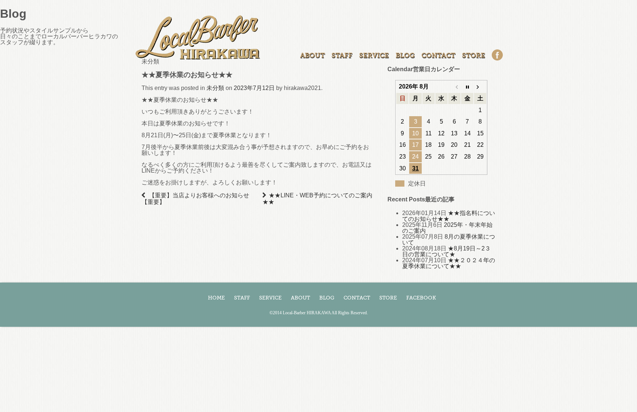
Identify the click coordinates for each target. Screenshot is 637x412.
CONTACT (438, 55)
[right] (265, 195)
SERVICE (374, 55)
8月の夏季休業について (448, 239)
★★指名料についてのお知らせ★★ (448, 216)
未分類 (215, 88)
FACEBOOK (421, 298)
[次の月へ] (480, 86)
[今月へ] (467, 86)
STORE (473, 55)
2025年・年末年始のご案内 (447, 228)
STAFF (341, 55)
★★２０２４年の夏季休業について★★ (448, 263)
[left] (144, 195)
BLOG (405, 55)
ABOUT (312, 55)
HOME (216, 298)
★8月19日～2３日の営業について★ (446, 251)
